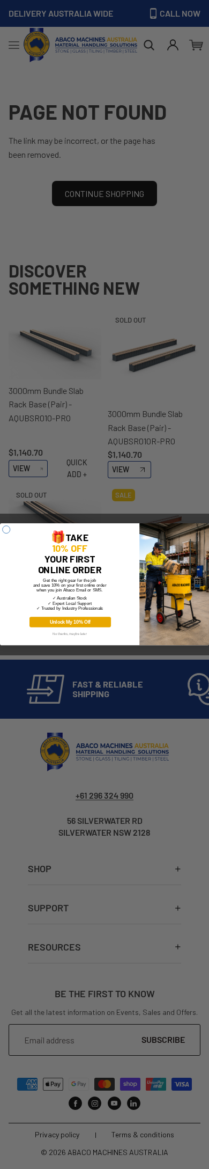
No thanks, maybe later (70, 634)
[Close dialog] (6, 530)
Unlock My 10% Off (70, 622)
